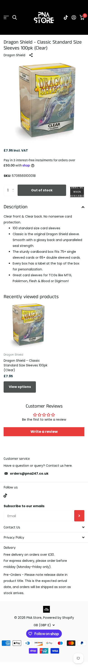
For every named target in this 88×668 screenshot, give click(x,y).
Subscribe (79, 515)
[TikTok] (5, 495)
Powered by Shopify (58, 617)
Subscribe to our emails (24, 506)
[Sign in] (74, 17)
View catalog (6, 17)
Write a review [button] (44, 431)
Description (16, 206)
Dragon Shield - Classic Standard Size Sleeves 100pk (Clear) (25, 365)
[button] (77, 192)
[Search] (14, 17)
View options (20, 386)
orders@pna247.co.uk (29, 473)
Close (44, 527)
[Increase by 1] (14, 186)
